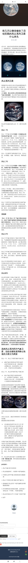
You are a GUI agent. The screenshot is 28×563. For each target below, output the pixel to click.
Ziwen (14, 513)
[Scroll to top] (20, 561)
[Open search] (25, 2)
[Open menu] (2, 2)
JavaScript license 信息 (14, 556)
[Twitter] (14, 561)
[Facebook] (8, 561)
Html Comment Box (11, 539)
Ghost (16, 551)
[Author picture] (14, 507)
